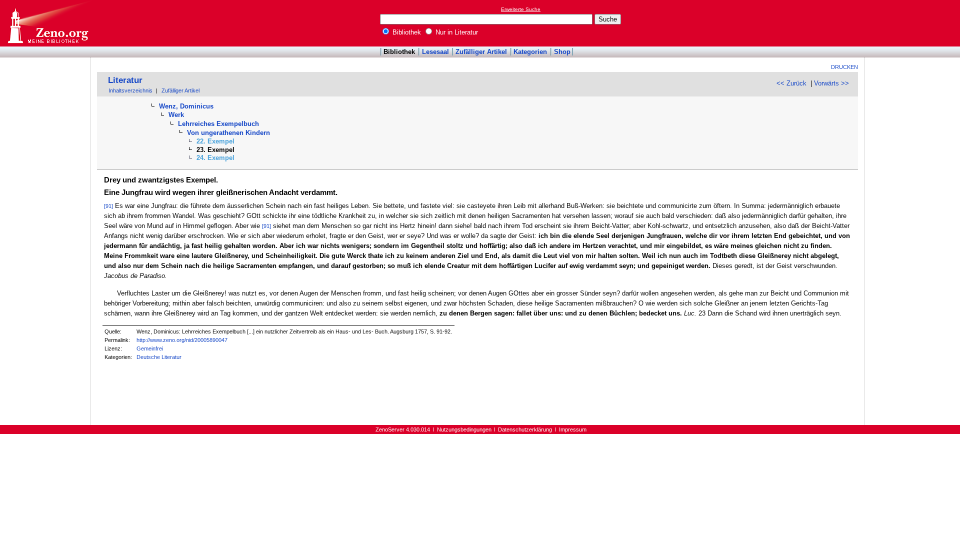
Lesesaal (435, 52)
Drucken (844, 67)
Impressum (572, 429)
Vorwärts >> (831, 83)
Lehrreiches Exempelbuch (218, 124)
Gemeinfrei (149, 349)
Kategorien (530, 52)
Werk (176, 114)
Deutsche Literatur (159, 357)
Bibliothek (405, 32)
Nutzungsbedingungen (464, 429)
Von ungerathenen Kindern (228, 132)
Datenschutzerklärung (525, 429)
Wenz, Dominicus (186, 106)
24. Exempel (215, 158)
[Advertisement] (914, 23)
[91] (108, 206)
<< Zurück (791, 83)
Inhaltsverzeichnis (130, 91)
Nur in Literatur (456, 32)
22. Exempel (215, 141)
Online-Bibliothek (47, 23)
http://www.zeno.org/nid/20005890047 (182, 340)
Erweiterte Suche (520, 9)
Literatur (125, 80)
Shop (562, 52)
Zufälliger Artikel (481, 52)
